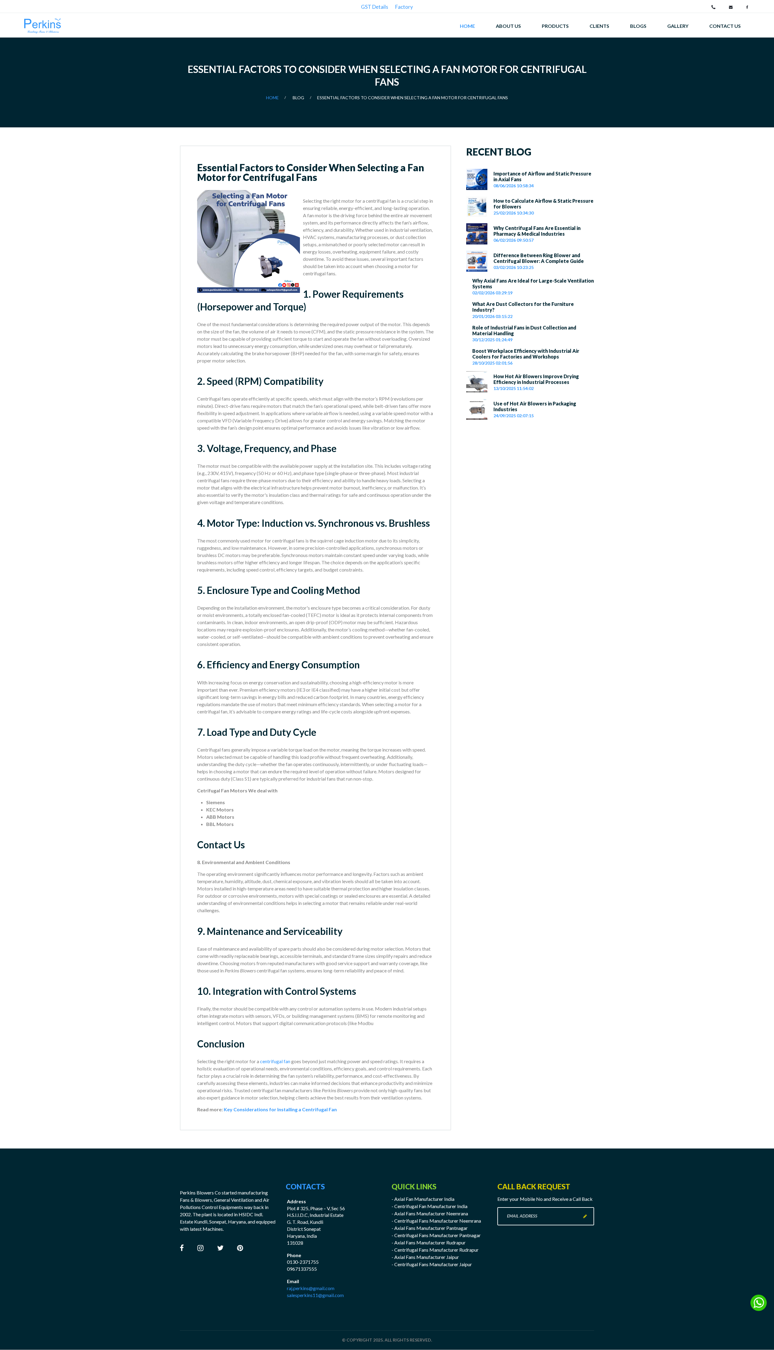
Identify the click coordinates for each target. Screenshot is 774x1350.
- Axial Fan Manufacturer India (423, 1199)
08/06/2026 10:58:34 (513, 185)
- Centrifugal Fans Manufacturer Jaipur (432, 1264)
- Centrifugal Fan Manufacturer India (429, 1206)
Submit (585, 1216)
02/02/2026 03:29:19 (492, 292)
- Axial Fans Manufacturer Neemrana (430, 1213)
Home (467, 26)
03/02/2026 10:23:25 (513, 267)
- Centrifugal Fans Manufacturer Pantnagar (436, 1235)
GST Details (374, 7)
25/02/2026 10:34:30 (513, 212)
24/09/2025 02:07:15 (513, 415)
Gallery (677, 26)
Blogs (638, 26)
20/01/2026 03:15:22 (492, 316)
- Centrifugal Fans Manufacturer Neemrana (436, 1221)
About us (508, 26)
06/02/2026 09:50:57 (513, 240)
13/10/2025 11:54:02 (513, 388)
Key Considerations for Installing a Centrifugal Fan (280, 1109)
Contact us (725, 26)
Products (555, 26)
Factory (404, 7)
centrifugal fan (275, 1061)
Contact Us (221, 844)
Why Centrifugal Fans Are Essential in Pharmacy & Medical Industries (536, 231)
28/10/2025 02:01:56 (492, 362)
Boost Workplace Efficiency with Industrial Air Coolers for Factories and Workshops (525, 353)
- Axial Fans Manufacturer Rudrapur (429, 1242)
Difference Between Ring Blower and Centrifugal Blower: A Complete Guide (538, 258)
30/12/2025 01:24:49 (492, 339)
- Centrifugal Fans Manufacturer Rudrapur (435, 1250)
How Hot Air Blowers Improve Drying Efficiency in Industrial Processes (536, 379)
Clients (599, 26)
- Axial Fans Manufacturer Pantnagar (430, 1228)
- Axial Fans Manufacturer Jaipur (425, 1257)
